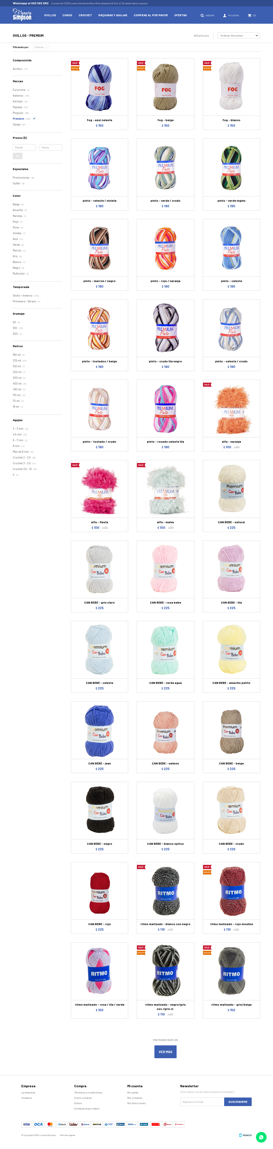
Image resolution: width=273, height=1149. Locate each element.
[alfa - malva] (165, 488)
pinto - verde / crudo (165, 200)
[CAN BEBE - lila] (231, 569)
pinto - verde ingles (231, 200)
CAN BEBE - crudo (231, 843)
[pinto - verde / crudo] (165, 167)
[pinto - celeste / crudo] (231, 328)
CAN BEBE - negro (99, 843)
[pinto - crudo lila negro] (165, 328)
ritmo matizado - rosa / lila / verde (99, 1004)
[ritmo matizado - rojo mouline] (231, 891)
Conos (67, 15)
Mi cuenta (132, 1092)
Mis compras (134, 1097)
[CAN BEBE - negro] (99, 810)
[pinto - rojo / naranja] (165, 247)
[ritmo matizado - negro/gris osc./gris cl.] (165, 971)
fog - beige (165, 120)
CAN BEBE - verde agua (165, 683)
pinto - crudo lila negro (165, 361)
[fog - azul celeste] (99, 87)
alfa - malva (165, 522)
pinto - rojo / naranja (165, 281)
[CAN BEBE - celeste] (99, 649)
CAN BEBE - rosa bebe (165, 602)
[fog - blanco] (231, 87)
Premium (39, 47)
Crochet (85, 15)
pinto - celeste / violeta (99, 200)
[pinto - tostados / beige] (99, 328)
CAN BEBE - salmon (165, 763)
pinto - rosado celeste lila (165, 441)
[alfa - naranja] (231, 408)
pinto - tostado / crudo (99, 441)
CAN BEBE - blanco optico (165, 843)
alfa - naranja (231, 441)
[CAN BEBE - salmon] (165, 730)
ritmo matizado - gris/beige (231, 1004)
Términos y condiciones (88, 1092)
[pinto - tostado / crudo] (99, 408)
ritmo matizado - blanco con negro (165, 924)
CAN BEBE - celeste (99, 683)
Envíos (78, 1103)
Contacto (26, 1097)
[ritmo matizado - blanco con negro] (165, 891)
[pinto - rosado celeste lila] (165, 408)
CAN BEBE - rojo (99, 924)
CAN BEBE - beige (231, 763)
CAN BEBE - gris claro (99, 602)
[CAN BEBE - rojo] (99, 891)
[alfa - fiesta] (99, 488)
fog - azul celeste (99, 120)
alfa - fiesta (99, 522)
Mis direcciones (136, 1103)
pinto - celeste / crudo (231, 361)
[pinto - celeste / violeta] (99, 167)
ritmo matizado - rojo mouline (231, 924)
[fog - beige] (165, 87)
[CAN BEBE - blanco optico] (165, 810)
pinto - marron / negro (99, 281)
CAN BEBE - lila (231, 602)
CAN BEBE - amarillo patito (231, 683)
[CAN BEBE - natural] (231, 488)
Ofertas (180, 15)
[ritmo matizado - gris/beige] (231, 971)
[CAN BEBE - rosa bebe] (165, 569)
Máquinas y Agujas (112, 15)
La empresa (28, 1092)
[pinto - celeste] (231, 247)
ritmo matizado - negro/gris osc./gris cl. (165, 1007)
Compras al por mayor (151, 15)
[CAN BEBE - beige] (231, 730)
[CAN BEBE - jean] (99, 730)
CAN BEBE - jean (99, 763)
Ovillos (50, 15)
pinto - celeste (231, 281)
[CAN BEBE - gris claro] (99, 569)
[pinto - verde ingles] (231, 167)
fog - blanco (231, 120)
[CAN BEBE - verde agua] (165, 649)
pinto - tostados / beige (99, 361)
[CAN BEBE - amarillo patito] (231, 649)
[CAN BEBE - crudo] (231, 810)
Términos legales (67, 1135)
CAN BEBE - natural (231, 522)
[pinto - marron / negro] (99, 247)
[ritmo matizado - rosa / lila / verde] (99, 971)
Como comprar (83, 1097)
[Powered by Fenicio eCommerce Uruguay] (245, 1135)
